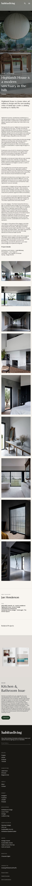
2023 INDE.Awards (6, 605)
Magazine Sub (5, 775)
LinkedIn (3, 799)
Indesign (3, 814)
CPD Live (3, 827)
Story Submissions (6, 879)
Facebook (3, 797)
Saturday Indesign (6, 825)
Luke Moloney (20, 250)
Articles (3, 757)
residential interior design (8, 610)
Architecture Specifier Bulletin (8, 831)
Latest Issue (4, 770)
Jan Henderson (10, 73)
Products (3, 759)
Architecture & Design (7, 809)
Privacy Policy (4, 872)
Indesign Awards (5, 840)
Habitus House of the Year (8, 845)
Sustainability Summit (7, 829)
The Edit (3, 761)
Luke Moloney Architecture (9, 608)
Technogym (20, 610)
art (13, 605)
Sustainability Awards (7, 843)
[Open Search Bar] (24, 3)
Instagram (4, 795)
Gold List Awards (5, 847)
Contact (3, 786)
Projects (3, 755)
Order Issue (6, 717)
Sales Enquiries (5, 876)
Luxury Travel (4, 811)
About (2, 784)
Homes (3, 73)
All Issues (3, 773)
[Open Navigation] (29, 3)
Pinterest (3, 801)
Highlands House (6, 607)
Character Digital (5, 856)
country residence (20, 605)
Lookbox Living (5, 816)
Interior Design (16, 607)
